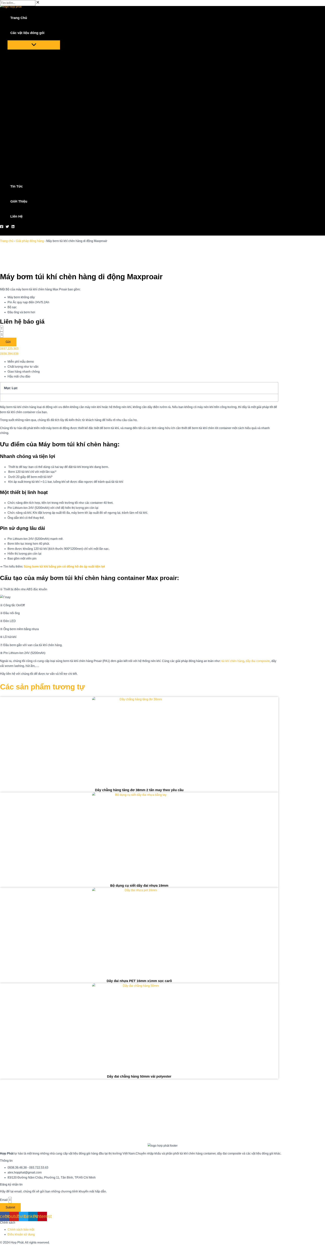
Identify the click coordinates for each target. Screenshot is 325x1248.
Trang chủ (6, 241)
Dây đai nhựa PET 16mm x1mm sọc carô (139, 981)
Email (4, 1199)
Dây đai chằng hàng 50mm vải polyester (139, 1076)
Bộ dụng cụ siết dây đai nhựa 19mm (139, 885)
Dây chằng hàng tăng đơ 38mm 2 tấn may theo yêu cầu (139, 790)
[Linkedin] (13, 227)
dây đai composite (258, 661)
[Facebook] (1, 227)
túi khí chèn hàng (232, 661)
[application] (46, 32)
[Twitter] (7, 227)
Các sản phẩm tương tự (42, 687)
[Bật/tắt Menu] (34, 45)
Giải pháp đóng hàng (30, 241)
